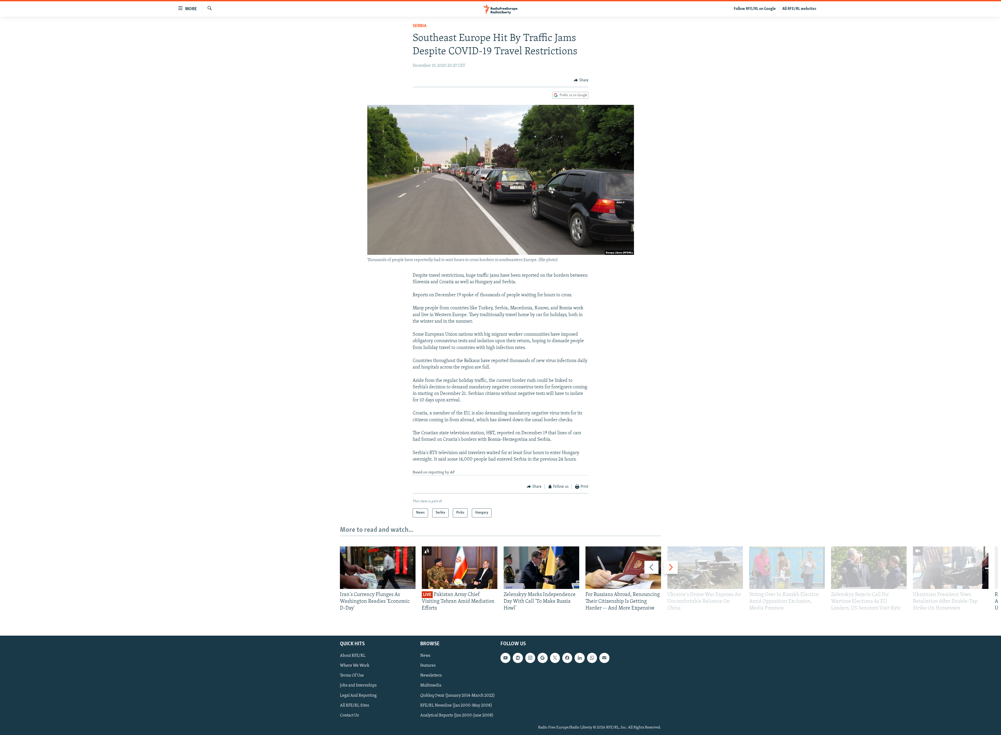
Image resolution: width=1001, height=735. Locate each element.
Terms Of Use (352, 675)
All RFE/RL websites (799, 9)
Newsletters (431, 675)
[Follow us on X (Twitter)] (555, 658)
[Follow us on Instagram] (530, 658)
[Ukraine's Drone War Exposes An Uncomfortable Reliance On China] (705, 567)
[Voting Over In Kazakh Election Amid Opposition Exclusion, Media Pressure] (787, 567)
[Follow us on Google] (542, 658)
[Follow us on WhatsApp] (592, 658)
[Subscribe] (604, 658)
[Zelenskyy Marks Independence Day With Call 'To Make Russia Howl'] (541, 567)
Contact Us (349, 715)
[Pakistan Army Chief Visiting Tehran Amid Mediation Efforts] (459, 567)
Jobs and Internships (358, 685)
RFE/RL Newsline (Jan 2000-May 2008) (456, 705)
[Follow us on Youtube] (505, 658)
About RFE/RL (352, 656)
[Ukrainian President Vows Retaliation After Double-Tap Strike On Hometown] (950, 567)
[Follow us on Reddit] (518, 658)
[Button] (581, 80)
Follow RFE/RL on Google (755, 9)
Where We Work (354, 666)
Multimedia (430, 685)
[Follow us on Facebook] (567, 658)
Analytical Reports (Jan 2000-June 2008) (456, 715)
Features (428, 666)
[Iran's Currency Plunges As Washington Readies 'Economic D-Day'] (378, 567)
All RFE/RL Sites (354, 705)
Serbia (419, 26)
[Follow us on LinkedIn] (579, 658)
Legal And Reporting (358, 695)
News (425, 656)
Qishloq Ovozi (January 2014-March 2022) (457, 695)
